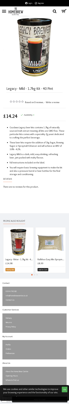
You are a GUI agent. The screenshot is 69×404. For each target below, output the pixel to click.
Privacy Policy (9, 395)
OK (64, 389)
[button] (32, 274)
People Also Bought (14, 221)
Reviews (7, 179)
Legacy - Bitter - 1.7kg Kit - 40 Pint (19, 259)
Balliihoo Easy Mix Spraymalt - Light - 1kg (51, 259)
